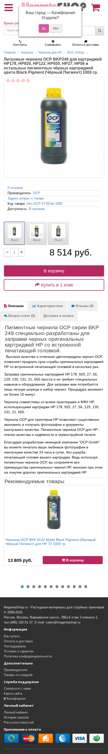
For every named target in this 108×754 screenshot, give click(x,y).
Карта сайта (13, 693)
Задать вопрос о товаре (26, 198)
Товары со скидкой (18, 675)
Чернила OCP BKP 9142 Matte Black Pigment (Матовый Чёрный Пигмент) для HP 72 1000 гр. (50, 542)
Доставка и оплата (58, 316)
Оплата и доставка (85, 45)
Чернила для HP (50, 52)
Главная (10, 52)
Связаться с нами (17, 688)
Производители (15, 670)
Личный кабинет (16, 712)
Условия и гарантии (18, 651)
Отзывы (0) (84, 306)
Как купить (12, 636)
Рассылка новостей (19, 722)
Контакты (20, 45)
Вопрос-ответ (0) (21, 316)
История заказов (16, 717)
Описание (15, 306)
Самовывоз (53, 45)
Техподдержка (15, 646)
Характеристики (49, 306)
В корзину (54, 270)
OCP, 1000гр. (76, 52)
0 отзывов (15, 188)
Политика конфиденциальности (28, 656)
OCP (36, 193)
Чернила (27, 52)
